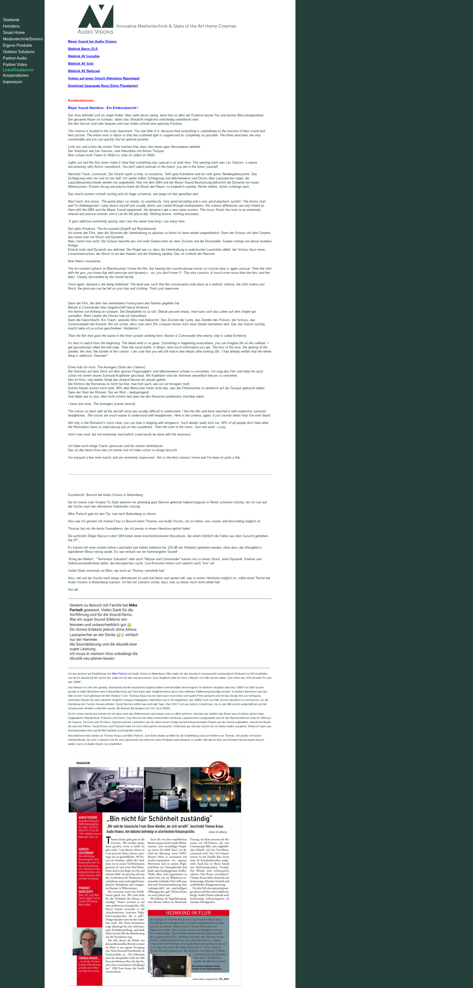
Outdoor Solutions (18, 52)
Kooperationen (16, 75)
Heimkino (11, 26)
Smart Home (14, 33)
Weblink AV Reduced (84, 71)
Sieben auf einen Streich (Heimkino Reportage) (103, 78)
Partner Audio (15, 58)
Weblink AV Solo (81, 63)
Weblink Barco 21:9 (83, 49)
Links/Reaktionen (18, 70)
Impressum (12, 82)
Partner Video (15, 64)
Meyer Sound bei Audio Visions (92, 41)
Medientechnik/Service (23, 39)
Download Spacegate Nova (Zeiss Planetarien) (103, 86)
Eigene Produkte (17, 45)
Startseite (11, 20)
